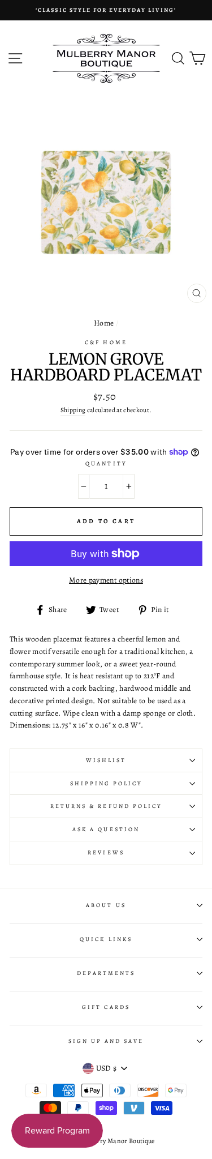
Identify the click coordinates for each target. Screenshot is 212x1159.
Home (104, 323)
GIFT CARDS (106, 1007)
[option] (106, 10)
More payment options (106, 580)
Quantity (105, 464)
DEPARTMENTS (106, 973)
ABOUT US (106, 905)
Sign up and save (106, 1041)
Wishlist (106, 760)
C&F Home (106, 343)
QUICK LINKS (106, 939)
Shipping (73, 409)
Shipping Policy (106, 784)
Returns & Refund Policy (106, 806)
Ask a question (106, 829)
